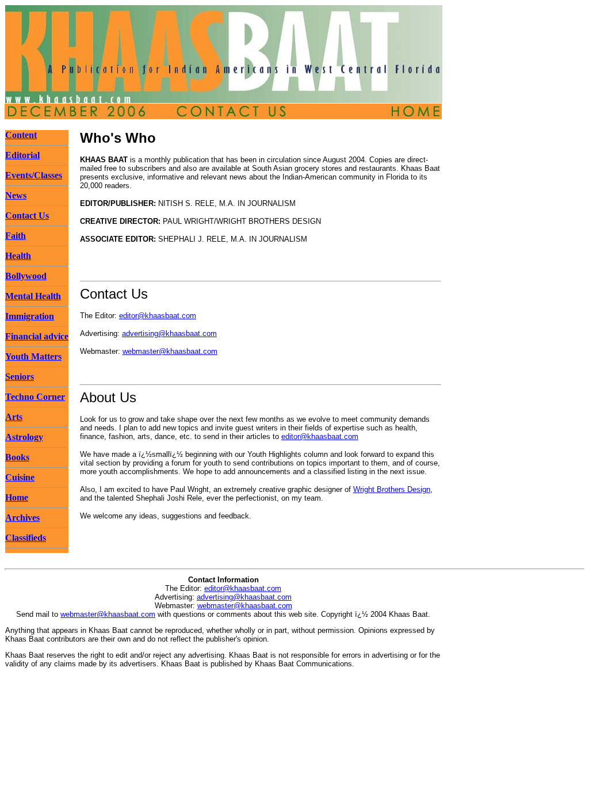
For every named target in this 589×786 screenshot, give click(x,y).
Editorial (22, 155)
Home (16, 497)
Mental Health (33, 296)
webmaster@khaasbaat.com (170, 351)
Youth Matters (33, 356)
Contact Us (27, 215)
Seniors (19, 376)
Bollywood (26, 276)
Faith (15, 236)
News (15, 195)
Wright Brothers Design (391, 489)
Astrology (24, 437)
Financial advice (36, 336)
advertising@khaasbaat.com (169, 333)
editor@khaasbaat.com (157, 315)
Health (18, 256)
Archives (22, 517)
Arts (13, 417)
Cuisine (20, 477)
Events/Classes (33, 175)
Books (17, 457)
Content (21, 135)
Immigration (29, 316)
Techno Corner (35, 397)
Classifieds (25, 538)
